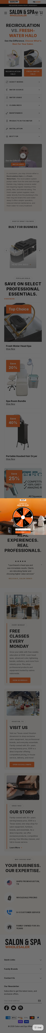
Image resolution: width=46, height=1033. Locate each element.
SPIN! (23, 532)
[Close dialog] (45, 499)
